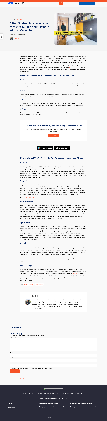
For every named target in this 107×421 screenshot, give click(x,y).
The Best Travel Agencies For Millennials (35, 197)
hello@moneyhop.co (12, 407)
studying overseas (39, 284)
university (55, 85)
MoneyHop (16, 3)
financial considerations (74, 67)
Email (11, 357)
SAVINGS (19, 19)
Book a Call (87, 3)
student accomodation (28, 284)
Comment (13, 337)
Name (12, 352)
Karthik (17, 38)
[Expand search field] (61, 2)
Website (12, 363)
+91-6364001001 (11, 406)
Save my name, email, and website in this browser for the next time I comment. (32, 368)
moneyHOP (75, 273)
